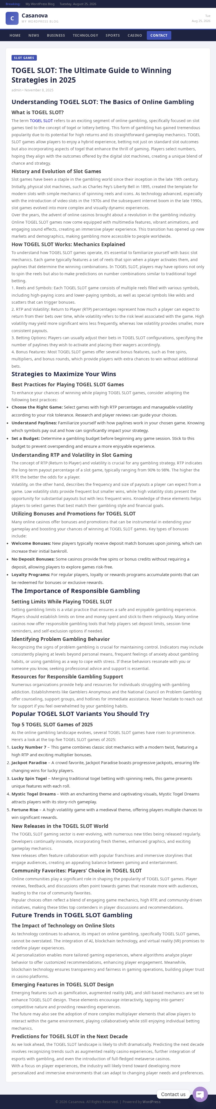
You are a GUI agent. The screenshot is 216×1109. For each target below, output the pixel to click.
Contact (159, 35)
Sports (113, 35)
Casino (135, 35)
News (33, 35)
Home (15, 35)
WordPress (152, 1101)
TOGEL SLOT (41, 120)
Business (56, 35)
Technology (85, 35)
